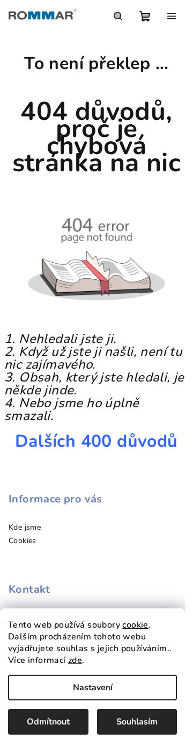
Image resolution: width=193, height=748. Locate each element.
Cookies (22, 541)
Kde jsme (25, 527)
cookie (135, 625)
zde (75, 660)
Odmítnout (48, 722)
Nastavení (93, 687)
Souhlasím (137, 722)
